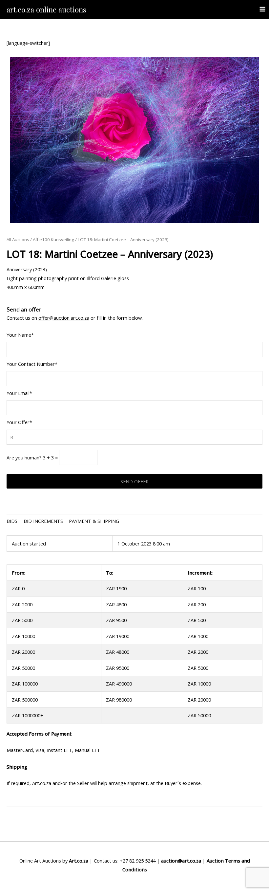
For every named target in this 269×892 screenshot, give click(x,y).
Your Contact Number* (32, 364)
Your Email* (19, 393)
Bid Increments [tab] (43, 521)
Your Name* (20, 334)
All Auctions (18, 239)
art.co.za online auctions (46, 9)
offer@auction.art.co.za (63, 317)
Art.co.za (78, 860)
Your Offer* (19, 422)
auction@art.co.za (181, 860)
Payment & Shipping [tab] (94, 521)
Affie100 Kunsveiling (53, 239)
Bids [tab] (12, 521)
